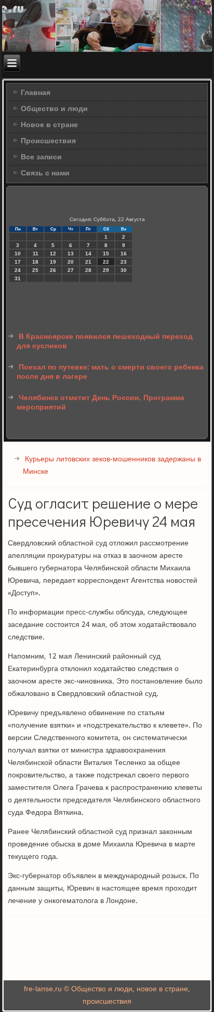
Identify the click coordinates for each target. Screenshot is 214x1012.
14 (88, 253)
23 (124, 262)
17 (18, 262)
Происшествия (48, 141)
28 (88, 270)
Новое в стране (49, 125)
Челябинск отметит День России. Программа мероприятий (100, 403)
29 (106, 270)
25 (35, 270)
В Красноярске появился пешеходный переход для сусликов (105, 341)
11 (35, 253)
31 (18, 278)
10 (18, 253)
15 (106, 253)
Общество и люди (54, 109)
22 (106, 262)
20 (71, 262)
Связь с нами (45, 173)
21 (88, 262)
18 (35, 262)
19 (53, 262)
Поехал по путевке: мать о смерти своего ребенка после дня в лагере (110, 372)
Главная (35, 93)
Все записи (41, 157)
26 (53, 270)
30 (124, 270)
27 (71, 270)
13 (71, 253)
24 (18, 270)
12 (53, 253)
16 (124, 253)
